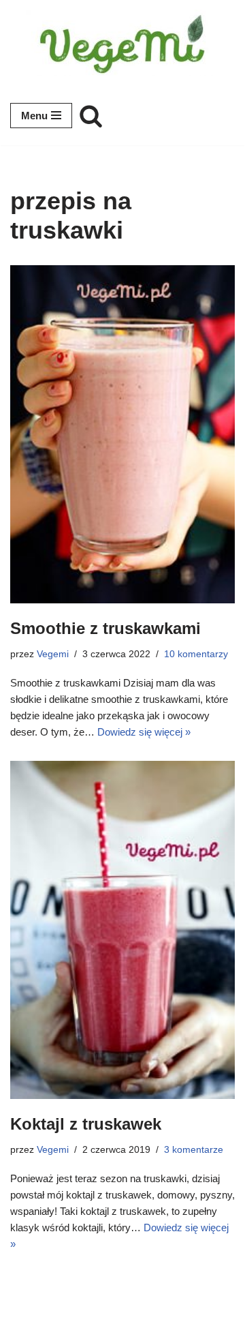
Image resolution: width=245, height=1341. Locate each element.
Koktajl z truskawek (85, 1124)
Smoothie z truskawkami (105, 628)
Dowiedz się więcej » (144, 732)
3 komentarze (193, 1150)
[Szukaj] (91, 115)
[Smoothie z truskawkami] (122, 434)
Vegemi (53, 654)
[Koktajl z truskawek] (122, 930)
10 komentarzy (196, 654)
